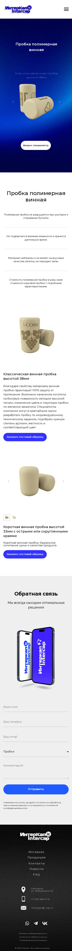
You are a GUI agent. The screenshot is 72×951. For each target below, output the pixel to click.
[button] (36, 145)
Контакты (36, 863)
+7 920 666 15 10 (40, 899)
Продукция (36, 857)
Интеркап (36, 852)
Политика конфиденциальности (33, 933)
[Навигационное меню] (66, 9)
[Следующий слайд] (63, 481)
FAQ (36, 874)
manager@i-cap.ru (42, 908)
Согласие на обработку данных (33, 937)
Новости (37, 869)
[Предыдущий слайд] (9, 481)
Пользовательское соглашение (33, 940)
